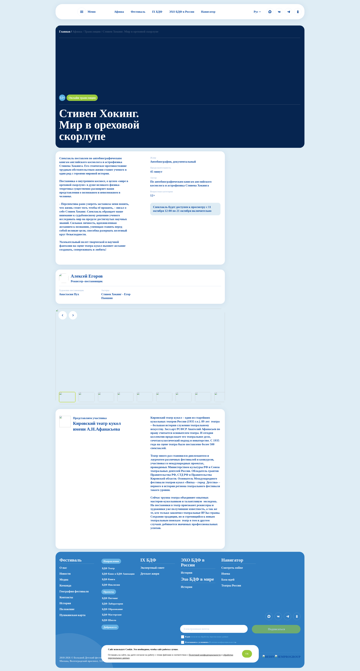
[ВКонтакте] (279, 11)
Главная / (65, 31)
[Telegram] (288, 11)
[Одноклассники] (298, 11)
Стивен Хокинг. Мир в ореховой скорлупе (130, 31)
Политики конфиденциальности (222, 642)
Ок (247, 654)
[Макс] (270, 11)
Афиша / (78, 31)
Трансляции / (93, 31)
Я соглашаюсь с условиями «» (210, 642)
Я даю (206, 637)
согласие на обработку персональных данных (209, 637)
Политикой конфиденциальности (205, 655)
